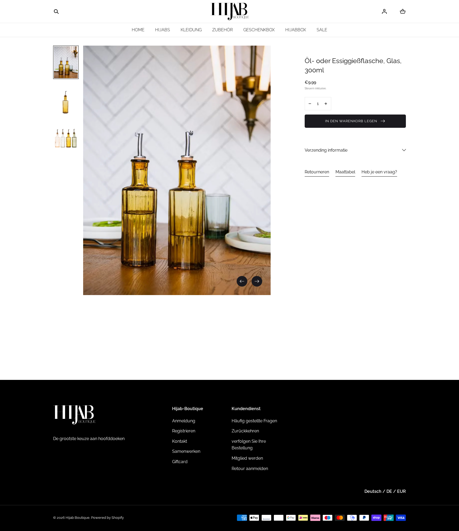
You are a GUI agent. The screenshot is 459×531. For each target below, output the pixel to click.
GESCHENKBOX (259, 29)
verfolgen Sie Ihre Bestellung (249, 445)
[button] (56, 11)
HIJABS (162, 29)
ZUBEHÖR (222, 29)
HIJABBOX (295, 29)
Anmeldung (183, 420)
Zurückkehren (245, 430)
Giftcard (180, 461)
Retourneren (317, 171)
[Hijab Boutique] (229, 11)
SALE (322, 29)
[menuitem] (66, 62)
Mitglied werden (247, 458)
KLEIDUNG (191, 29)
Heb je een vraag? (379, 171)
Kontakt (179, 441)
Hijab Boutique (78, 518)
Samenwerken (186, 451)
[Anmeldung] (384, 11)
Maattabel (345, 171)
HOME (138, 29)
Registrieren (183, 430)
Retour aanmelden (250, 468)
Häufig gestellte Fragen (254, 420)
